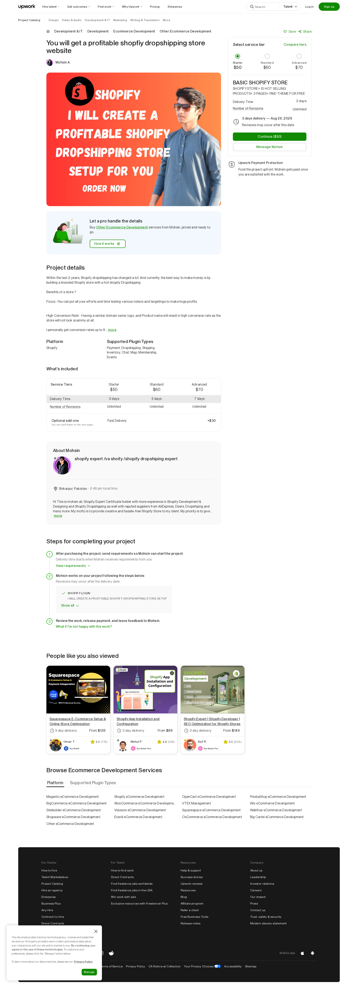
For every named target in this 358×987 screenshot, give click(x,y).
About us (256, 870)
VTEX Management (196, 803)
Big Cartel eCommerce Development (277, 817)
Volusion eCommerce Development (140, 810)
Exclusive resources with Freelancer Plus (139, 903)
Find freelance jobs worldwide (132, 883)
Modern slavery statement (268, 923)
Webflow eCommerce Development (276, 810)
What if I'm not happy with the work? (84, 627)
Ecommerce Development (134, 31)
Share (307, 31)
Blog (184, 897)
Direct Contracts (52, 923)
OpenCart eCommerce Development (209, 797)
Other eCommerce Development (70, 824)
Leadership (258, 877)
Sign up (329, 6)
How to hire (49, 870)
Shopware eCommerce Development (73, 817)
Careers (255, 890)
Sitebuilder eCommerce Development (73, 810)
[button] (69, 407)
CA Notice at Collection (165, 966)
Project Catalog (29, 20)
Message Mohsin (269, 147)
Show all (67, 605)
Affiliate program (192, 903)
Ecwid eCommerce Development (138, 817)
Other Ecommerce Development (122, 227)
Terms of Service (111, 966)
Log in (309, 6)
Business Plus (50, 903)
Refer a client (190, 910)
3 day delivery (133, 730)
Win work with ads (123, 897)
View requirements (71, 566)
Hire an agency (52, 890)
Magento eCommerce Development (72, 797)
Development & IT (68, 31)
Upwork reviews (192, 883)
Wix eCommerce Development (272, 803)
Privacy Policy (135, 966)
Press (254, 903)
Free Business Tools (194, 916)
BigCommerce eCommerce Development (76, 803)
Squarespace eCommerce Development (211, 810)
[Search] (251, 7)
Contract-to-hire (52, 916)
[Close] (96, 931)
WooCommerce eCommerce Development (145, 803)
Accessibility (233, 966)
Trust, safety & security (266, 916)
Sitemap (250, 966)
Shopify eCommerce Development (139, 797)
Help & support (191, 870)
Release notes (190, 923)
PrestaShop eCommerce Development (278, 797)
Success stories (192, 877)
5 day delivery (66, 730)
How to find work (122, 870)
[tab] (55, 783)
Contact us (257, 910)
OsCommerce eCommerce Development (212, 817)
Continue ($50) (269, 137)
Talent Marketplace (54, 877)
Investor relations (262, 883)
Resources (188, 890)
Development (98, 31)
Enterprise (48, 897)
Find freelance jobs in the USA (131, 890)
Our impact (258, 897)
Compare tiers (295, 45)
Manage (89, 972)
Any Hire (47, 910)
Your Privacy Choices (202, 966)
